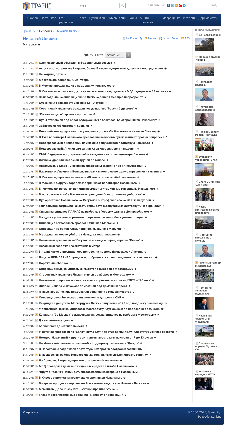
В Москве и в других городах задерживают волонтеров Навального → (89, 183)
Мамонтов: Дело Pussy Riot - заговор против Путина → (78, 389)
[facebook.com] (168, 5)
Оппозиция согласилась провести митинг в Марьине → (78, 223)
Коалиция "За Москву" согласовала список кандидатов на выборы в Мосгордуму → (99, 314)
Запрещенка (171, 18)
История (189, 18)
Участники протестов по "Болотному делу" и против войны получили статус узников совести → (108, 332)
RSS (187, 38)
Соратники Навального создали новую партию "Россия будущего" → (88, 108)
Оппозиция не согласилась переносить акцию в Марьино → (82, 228)
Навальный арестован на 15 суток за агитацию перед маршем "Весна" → (91, 240)
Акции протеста (146, 20)
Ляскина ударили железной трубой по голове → (73, 160)
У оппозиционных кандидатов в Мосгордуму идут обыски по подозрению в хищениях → (103, 309)
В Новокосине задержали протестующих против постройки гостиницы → (92, 349)
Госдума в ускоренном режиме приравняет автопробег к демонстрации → (93, 217)
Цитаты (153, 38)
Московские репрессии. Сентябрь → (65, 80)
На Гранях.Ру (134, 38)
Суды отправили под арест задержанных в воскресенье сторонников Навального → (100, 120)
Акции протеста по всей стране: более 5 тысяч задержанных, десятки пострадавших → (103, 68)
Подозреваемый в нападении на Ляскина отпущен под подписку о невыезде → (96, 143)
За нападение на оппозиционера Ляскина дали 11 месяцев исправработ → (92, 97)
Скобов (32, 18)
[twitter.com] (172, 5)
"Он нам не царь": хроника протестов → (67, 114)
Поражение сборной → (55, 263)
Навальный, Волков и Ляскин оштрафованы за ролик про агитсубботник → (93, 165)
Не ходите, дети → (52, 74)
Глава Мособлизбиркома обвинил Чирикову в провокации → (83, 394)
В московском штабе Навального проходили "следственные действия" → (92, 194)
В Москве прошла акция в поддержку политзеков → (77, 85)
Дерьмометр (207, 18)
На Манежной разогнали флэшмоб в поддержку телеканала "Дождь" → (91, 343)
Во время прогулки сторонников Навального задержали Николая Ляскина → (94, 383)
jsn (218, 416)
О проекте (30, 412)
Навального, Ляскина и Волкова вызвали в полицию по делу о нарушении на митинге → (102, 171)
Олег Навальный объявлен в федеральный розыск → (77, 62)
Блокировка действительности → (63, 326)
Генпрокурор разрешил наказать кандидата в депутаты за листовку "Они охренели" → (101, 206)
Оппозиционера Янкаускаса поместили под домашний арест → (85, 286)
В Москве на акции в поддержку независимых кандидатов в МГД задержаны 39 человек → (105, 91)
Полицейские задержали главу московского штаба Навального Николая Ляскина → (99, 131)
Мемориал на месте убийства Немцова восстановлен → (79, 234)
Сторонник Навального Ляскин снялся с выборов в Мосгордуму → (86, 274)
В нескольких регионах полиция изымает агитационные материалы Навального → (98, 188)
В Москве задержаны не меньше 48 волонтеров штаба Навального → (89, 177)
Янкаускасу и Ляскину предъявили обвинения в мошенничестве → (87, 291)
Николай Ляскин (67, 31)
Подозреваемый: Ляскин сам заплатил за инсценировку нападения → (89, 148)
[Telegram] (184, 5)
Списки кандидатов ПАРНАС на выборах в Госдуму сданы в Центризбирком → (95, 211)
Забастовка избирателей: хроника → (65, 125)
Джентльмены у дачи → (56, 320)
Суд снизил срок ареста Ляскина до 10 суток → (73, 102)
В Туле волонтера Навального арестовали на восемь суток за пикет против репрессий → (103, 137)
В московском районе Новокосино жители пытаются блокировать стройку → (95, 354)
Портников (48, 18)
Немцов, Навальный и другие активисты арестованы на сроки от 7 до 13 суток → (97, 337)
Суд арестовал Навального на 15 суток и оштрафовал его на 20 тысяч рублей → (96, 200)
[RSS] (176, 5)
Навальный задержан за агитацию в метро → (71, 246)
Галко (82, 18)
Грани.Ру (29, 31)
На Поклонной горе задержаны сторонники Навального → (81, 360)
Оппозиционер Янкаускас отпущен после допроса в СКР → (82, 297)
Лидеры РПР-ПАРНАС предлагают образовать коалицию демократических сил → (98, 257)
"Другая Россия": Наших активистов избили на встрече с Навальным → (90, 372)
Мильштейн (117, 18)
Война (132, 18)
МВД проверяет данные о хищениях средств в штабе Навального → (88, 366)
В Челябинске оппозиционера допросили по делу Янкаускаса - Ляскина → (93, 251)
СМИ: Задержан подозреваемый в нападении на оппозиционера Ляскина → (94, 154)
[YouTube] (180, 5)
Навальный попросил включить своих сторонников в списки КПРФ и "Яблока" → (97, 280)
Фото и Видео (171, 38)
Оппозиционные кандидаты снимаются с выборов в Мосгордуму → (87, 269)
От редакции (66, 20)
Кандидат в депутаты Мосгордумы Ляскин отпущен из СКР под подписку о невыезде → (103, 303)
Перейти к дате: (92, 55)
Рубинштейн (97, 18)
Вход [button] (214, 5)
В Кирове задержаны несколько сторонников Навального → (82, 377)
